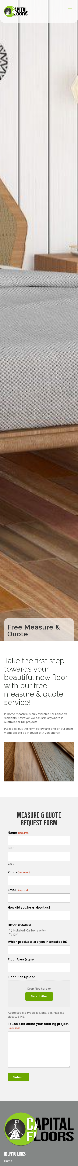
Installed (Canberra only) (29, 930)
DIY (15, 934)
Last (11, 863)
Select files (39, 996)
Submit (18, 1077)
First (11, 848)
